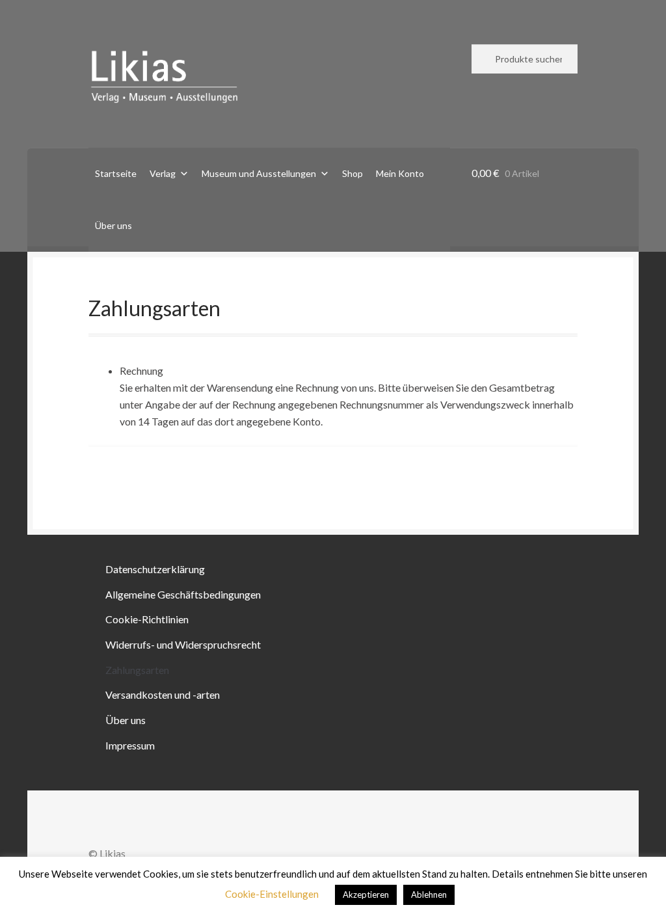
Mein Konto (400, 173)
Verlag (163, 173)
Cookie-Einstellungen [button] (272, 894)
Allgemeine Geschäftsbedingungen (183, 594)
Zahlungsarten (137, 670)
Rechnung (141, 370)
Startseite (116, 173)
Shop (352, 173)
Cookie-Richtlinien (147, 619)
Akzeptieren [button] (366, 894)
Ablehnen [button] (429, 894)
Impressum (130, 745)
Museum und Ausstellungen (259, 173)
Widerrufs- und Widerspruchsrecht (183, 644)
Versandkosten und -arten (162, 694)
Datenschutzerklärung (155, 569)
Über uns (113, 225)
